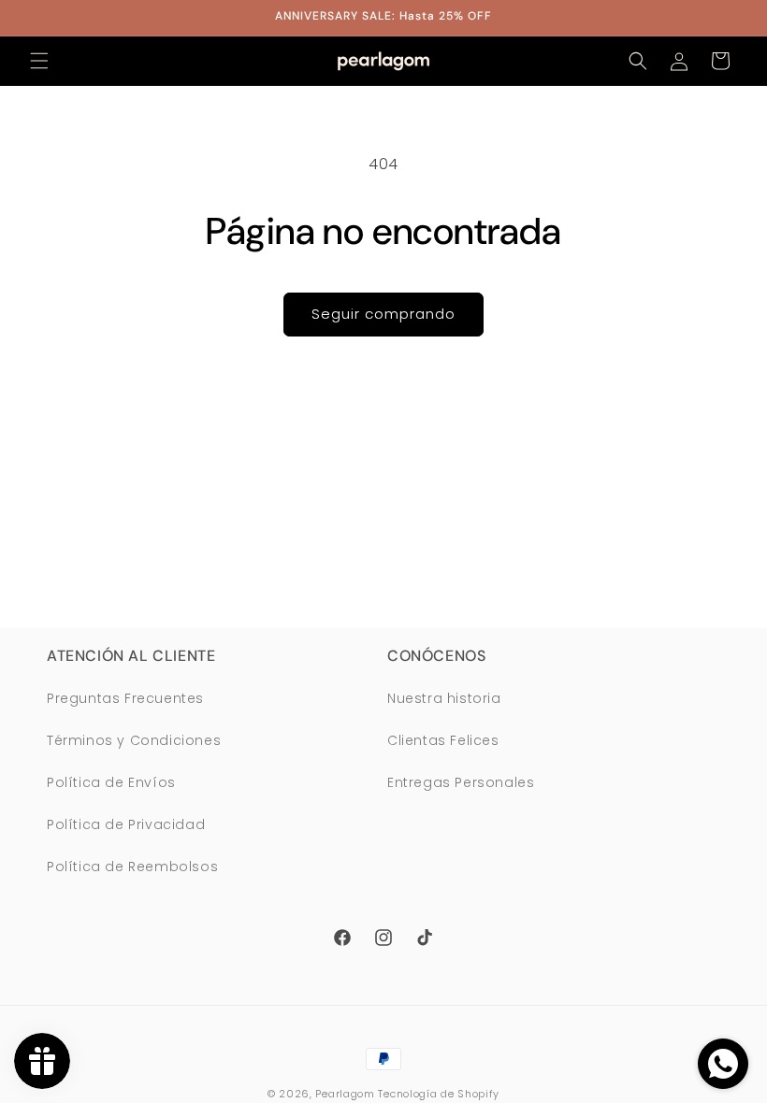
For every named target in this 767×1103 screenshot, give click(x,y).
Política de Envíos (111, 782)
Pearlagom (344, 1093)
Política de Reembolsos (132, 866)
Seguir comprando (383, 313)
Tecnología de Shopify (438, 1093)
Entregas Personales (460, 782)
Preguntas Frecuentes (125, 698)
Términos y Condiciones (134, 740)
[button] (39, 60)
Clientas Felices (443, 740)
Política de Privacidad (126, 824)
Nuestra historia (444, 698)
